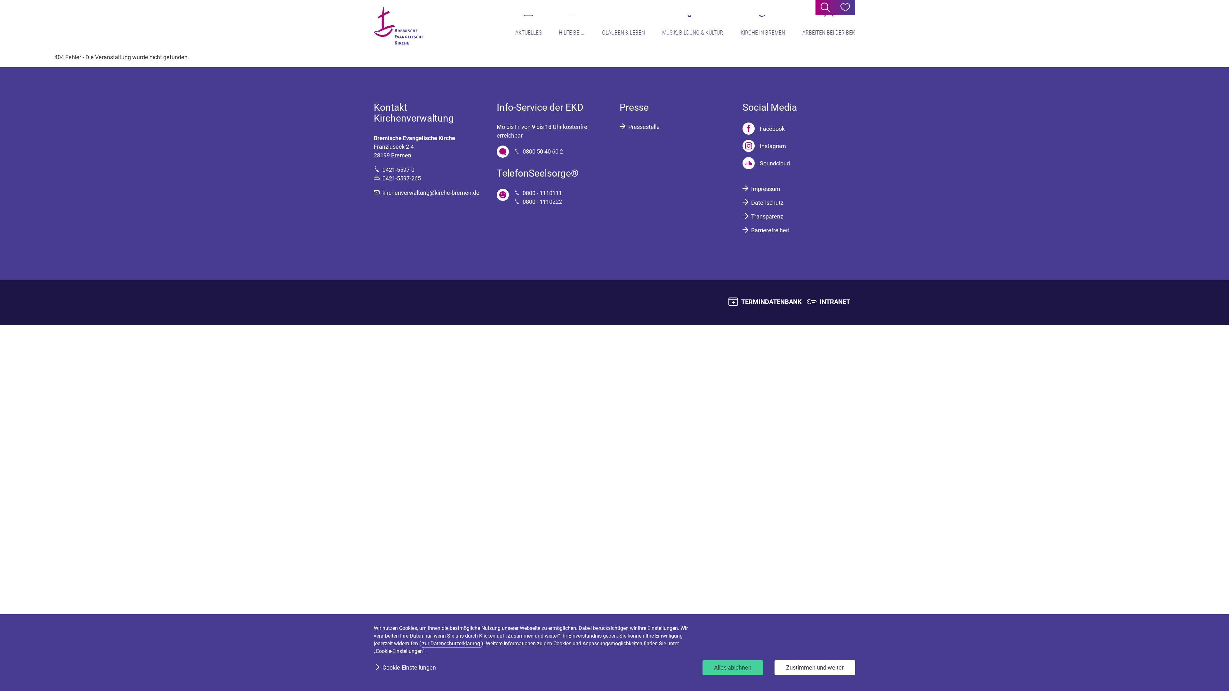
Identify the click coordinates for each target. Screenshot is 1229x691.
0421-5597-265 (401, 178)
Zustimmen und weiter (815, 667)
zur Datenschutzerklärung (451, 643)
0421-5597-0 (398, 169)
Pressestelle (644, 126)
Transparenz (767, 216)
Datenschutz (767, 202)
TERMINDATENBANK (771, 302)
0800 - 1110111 (542, 193)
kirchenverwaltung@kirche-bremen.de (430, 192)
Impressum (765, 189)
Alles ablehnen (732, 667)
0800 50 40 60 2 (543, 151)
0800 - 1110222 (542, 201)
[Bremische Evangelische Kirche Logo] (398, 26)
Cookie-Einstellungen (409, 667)
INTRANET (835, 302)
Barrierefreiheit (770, 230)
